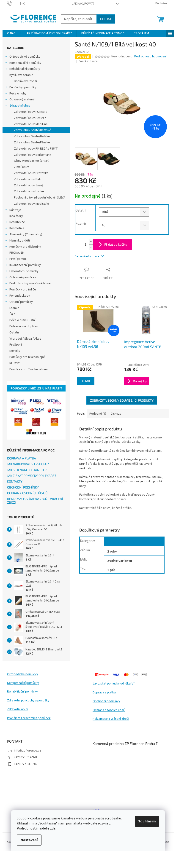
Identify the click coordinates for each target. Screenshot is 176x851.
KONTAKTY (14, 481)
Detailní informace (87, 256)
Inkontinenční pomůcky (25, 265)
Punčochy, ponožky (22, 87)
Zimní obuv (21, 167)
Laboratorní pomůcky (23, 271)
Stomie (14, 308)
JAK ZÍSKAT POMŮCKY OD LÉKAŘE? (31, 475)
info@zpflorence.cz (27, 750)
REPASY (14, 363)
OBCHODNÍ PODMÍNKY (23, 487)
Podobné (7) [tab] (97, 413)
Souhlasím (147, 821)
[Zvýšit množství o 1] (91, 241)
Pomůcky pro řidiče (22, 289)
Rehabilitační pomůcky (24, 69)
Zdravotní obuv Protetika (31, 173)
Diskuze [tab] (116, 413)
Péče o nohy (17, 93)
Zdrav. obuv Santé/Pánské (32, 142)
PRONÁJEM (17, 252)
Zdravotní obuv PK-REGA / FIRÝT (36, 148)
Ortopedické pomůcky (24, 56)
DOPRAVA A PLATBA (21, 458)
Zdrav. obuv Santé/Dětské (32, 136)
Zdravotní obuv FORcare (30, 112)
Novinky (14, 351)
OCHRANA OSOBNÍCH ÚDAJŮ (27, 493)
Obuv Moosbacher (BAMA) (32, 160)
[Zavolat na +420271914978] (14, 3)
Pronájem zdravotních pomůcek (29, 718)
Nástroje (15, 210)
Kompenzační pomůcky (25, 63)
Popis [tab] (81, 413)
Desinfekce (17, 222)
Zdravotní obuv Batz (28, 179)
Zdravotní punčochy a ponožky (28, 700)
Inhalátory (16, 216)
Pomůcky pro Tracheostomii (28, 369)
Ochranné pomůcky (22, 277)
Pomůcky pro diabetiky (25, 246)
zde (52, 828)
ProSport (15, 344)
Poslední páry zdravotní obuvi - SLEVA (39, 197)
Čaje (12, 314)
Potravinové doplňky (23, 326)
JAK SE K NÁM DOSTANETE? (27, 470)
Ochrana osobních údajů (109, 710)
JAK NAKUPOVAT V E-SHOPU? (28, 464)
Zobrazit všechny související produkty (122, 400)
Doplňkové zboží (25, 81)
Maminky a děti (19, 240)
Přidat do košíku (115, 244)
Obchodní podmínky (106, 701)
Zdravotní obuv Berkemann (32, 155)
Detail (86, 381)
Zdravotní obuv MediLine (31, 124)
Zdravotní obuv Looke (29, 191)
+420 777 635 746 (25, 764)
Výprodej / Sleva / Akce (25, 338)
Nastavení (29, 840)
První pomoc (18, 259)
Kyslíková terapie (21, 75)
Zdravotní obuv (19, 105)
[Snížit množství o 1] (91, 247)
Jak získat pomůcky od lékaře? (114, 684)
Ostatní (14, 332)
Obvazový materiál (22, 99)
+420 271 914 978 (25, 757)
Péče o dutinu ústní (22, 320)
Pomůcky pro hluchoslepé (27, 357)
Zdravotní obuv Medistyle (31, 203)
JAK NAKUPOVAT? (83, 4)
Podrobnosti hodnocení (150, 56)
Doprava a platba (104, 692)
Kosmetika (16, 228)
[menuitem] (11, 33)
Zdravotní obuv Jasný (29, 185)
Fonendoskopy (19, 295)
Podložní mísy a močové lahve (30, 283)
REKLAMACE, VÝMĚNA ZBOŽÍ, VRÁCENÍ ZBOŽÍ (35, 500)
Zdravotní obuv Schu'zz (30, 118)
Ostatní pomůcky (21, 302)
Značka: (88, 61)
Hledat (105, 19)
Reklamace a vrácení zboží (111, 719)
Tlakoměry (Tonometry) (25, 234)
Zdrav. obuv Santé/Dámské (32, 130)
